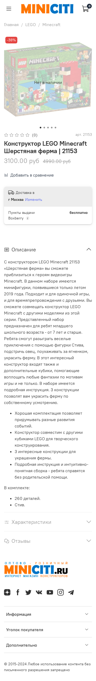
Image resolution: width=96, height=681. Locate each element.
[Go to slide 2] (44, 127)
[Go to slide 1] (40, 127)
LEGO (30, 24)
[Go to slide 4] (52, 127)
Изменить (33, 199)
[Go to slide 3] (48, 127)
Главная (11, 24)
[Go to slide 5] (55, 127)
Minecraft (51, 24)
